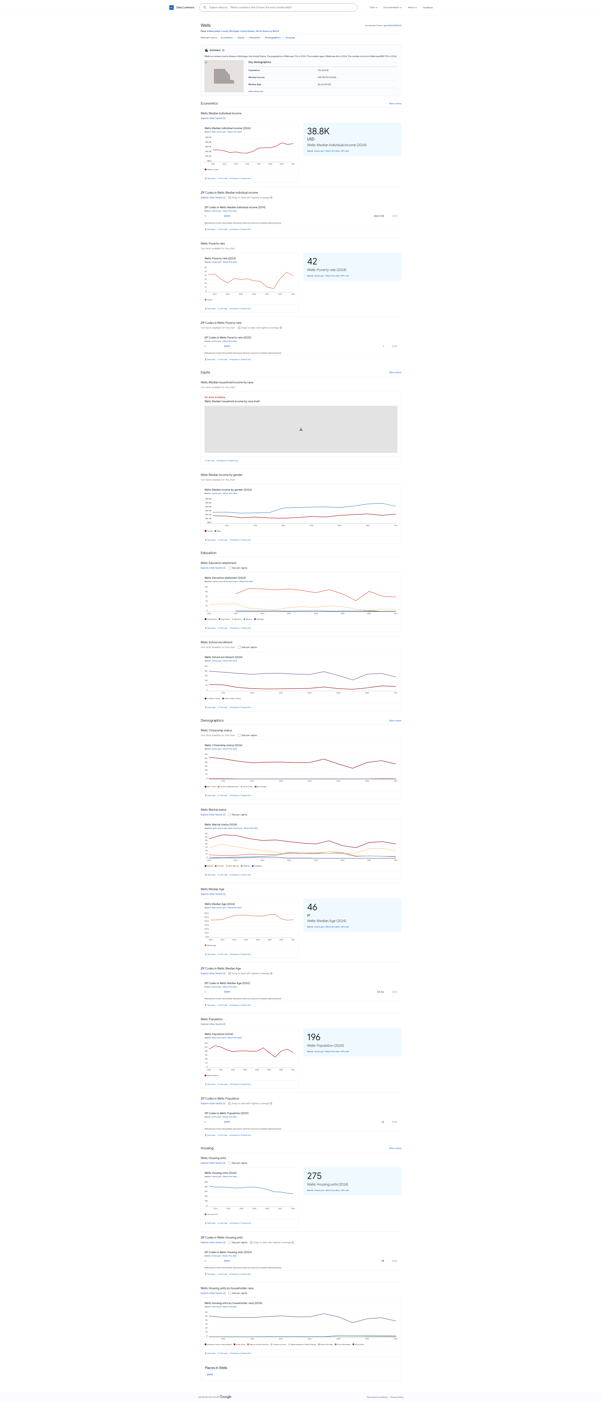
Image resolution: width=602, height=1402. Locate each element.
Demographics (273, 37)
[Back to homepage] (171, 7)
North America (264, 31)
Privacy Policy (397, 1397)
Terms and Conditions (377, 1397)
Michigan (234, 31)
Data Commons (185, 7)
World (276, 31)
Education (254, 37)
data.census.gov (218, 132)
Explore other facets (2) (213, 118)
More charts (395, 103)
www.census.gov (255, 91)
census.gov (319, 151)
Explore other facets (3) (213, 814)
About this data (235, 132)
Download (211, 178)
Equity (241, 37)
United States (247, 31)
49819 (227, 216)
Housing (290, 37)
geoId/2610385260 (392, 25)
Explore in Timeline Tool (241, 178)
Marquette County (218, 31)
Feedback (428, 7)
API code (223, 178)
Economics (227, 37)
